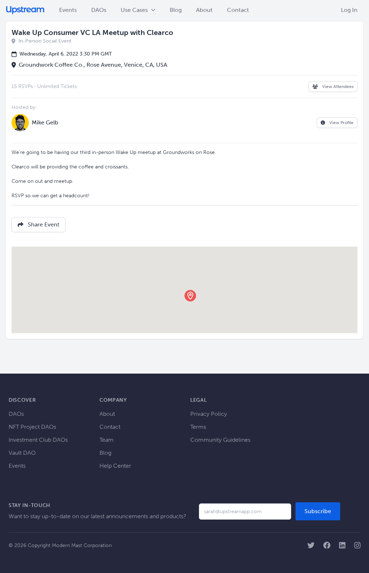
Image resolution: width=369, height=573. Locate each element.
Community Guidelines (220, 439)
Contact (238, 9)
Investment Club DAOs (38, 439)
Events (68, 9)
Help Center (115, 465)
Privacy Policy (208, 413)
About (204, 9)
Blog (176, 9)
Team (106, 439)
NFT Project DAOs (32, 426)
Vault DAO (22, 452)
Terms (198, 426)
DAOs (98, 9)
